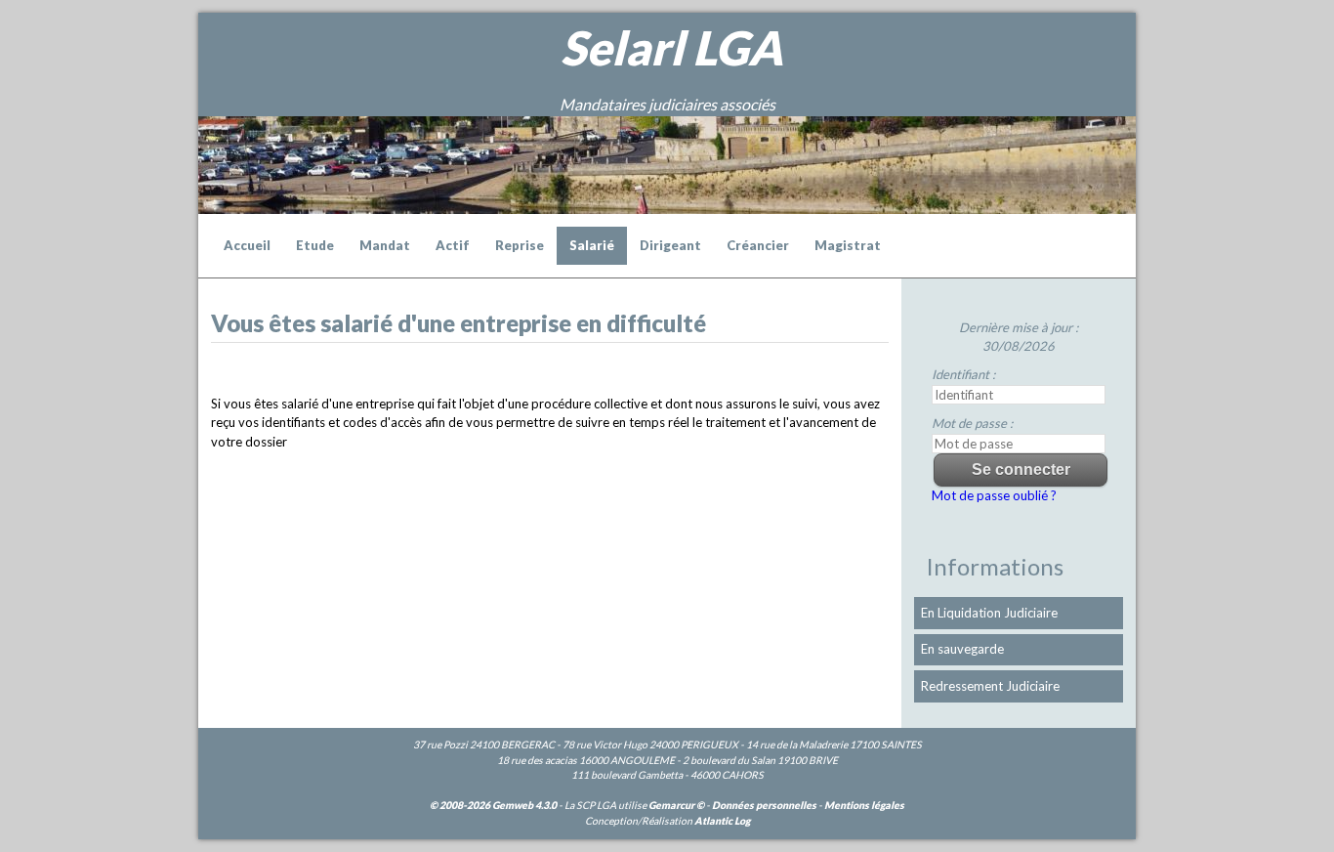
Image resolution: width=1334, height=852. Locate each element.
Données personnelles (764, 805)
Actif (453, 245)
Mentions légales (864, 805)
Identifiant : (963, 374)
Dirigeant (670, 245)
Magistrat (847, 245)
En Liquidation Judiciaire (989, 612)
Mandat (384, 245)
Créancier (758, 245)
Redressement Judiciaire (990, 686)
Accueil (247, 245)
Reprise (519, 245)
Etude (315, 245)
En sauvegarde (962, 649)
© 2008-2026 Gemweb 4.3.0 (493, 805)
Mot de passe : (972, 423)
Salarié (591, 245)
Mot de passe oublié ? (994, 495)
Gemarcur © (676, 805)
